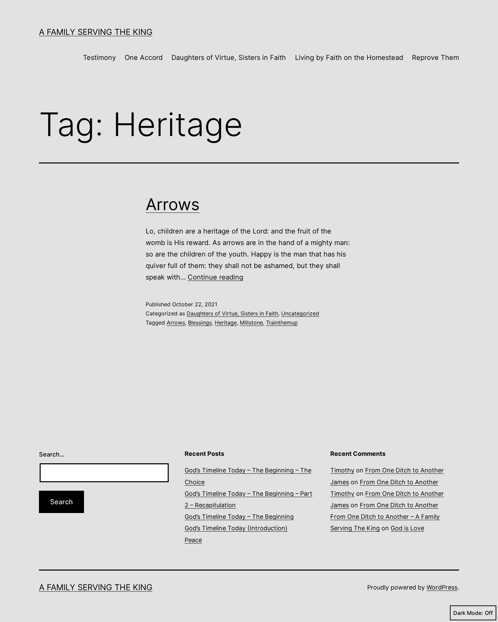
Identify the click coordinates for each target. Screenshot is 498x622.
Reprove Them (435, 57)
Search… (52, 454)
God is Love (407, 528)
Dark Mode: (468, 612)
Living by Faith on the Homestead (349, 57)
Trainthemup (282, 322)
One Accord (144, 57)
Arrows (173, 204)
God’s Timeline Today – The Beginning (239, 516)
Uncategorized (300, 313)
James (339, 482)
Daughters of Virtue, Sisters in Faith (228, 57)
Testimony (99, 57)
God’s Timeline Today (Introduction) (236, 528)
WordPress (442, 587)
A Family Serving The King (95, 32)
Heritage (226, 322)
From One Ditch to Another (404, 470)
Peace (193, 539)
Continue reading (215, 277)
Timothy (342, 470)
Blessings (200, 322)
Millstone (251, 322)
